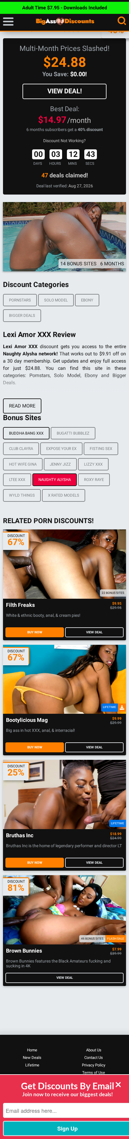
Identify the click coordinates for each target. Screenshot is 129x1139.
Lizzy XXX (93, 464)
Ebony (87, 300)
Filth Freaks (20, 605)
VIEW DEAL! (64, 91)
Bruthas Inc (19, 835)
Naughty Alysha (54, 479)
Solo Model (56, 300)
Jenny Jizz (60, 464)
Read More (22, 406)
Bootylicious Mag (27, 720)
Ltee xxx (17, 479)
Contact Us (93, 1057)
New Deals (32, 1057)
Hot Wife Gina (23, 464)
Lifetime (32, 1065)
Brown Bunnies (24, 951)
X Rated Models (63, 495)
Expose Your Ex (61, 448)
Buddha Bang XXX (26, 433)
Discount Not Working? (64, 140)
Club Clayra (21, 448)
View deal (94, 632)
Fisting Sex (101, 448)
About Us (93, 1050)
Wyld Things (22, 495)
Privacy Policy (93, 1065)
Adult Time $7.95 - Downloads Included (64, 8)
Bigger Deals (22, 315)
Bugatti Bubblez (73, 433)
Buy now (34, 632)
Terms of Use (93, 1072)
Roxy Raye (94, 479)
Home (32, 1050)
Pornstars (20, 300)
